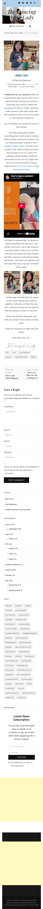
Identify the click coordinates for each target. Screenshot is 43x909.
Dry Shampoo (11, 504)
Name (7, 430)
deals (8, 647)
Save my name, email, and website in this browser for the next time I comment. (21, 470)
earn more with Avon (23, 647)
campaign (13, 529)
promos (9, 570)
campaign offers (12, 633)
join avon (9, 670)
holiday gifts (22, 665)
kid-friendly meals (21, 357)
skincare (19, 684)
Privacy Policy (34, 905)
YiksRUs (33, 357)
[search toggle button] (30, 26)
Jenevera (8, 357)
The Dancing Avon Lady (21, 14)
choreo (12, 538)
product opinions (13, 564)
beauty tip (13, 585)
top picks (10, 688)
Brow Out (9, 499)
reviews (9, 575)
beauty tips (21, 619)
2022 (18, 606)
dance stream (25, 642)
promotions (26, 679)
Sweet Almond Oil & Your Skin (18, 509)
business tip (14, 590)
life (25, 75)
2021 (7, 352)
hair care (9, 665)
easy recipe (24, 651)
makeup (9, 674)
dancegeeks (11, 642)
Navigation (18, 26)
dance (8, 534)
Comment (8, 406)
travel (11, 559)
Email (7, 441)
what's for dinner (12, 693)
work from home (28, 693)
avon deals (10, 615)
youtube (21, 697)
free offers (29, 656)
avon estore (24, 615)
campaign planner (30, 633)
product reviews (12, 679)
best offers (10, 624)
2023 (27, 606)
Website (7, 452)
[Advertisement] (21, 799)
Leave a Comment (28, 87)
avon (8, 524)
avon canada (20, 610)
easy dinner (10, 651)
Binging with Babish (13, 108)
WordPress (24, 905)
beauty (9, 619)
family (18, 75)
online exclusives (23, 674)
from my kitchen (25, 352)
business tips (11, 629)
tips (7, 580)
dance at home (21, 638)
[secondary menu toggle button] (5, 3)
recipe (9, 684)
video (21, 688)
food (14, 352)
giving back (26, 661)
